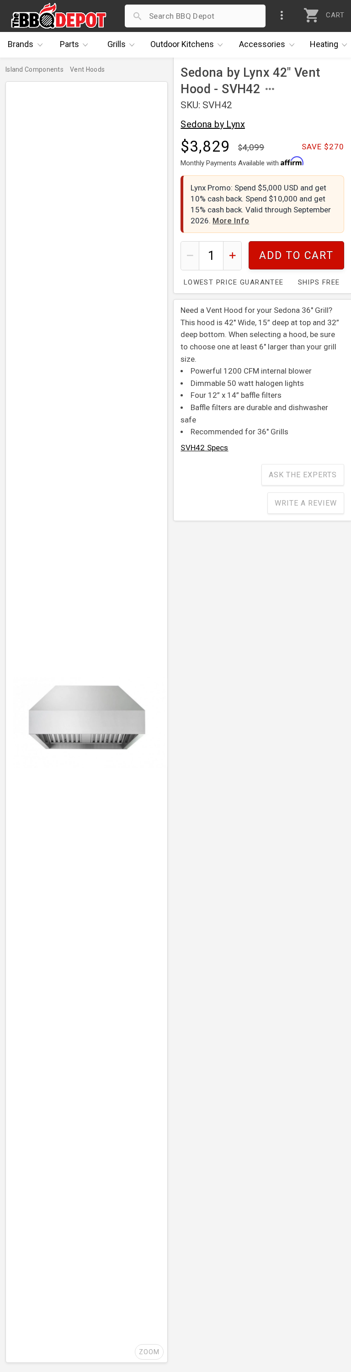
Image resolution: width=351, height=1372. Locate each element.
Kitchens (182, 44)
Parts (69, 44)
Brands (20, 44)
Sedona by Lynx (213, 124)
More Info (231, 220)
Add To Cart (296, 255)
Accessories (262, 44)
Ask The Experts (303, 474)
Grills (116, 44)
